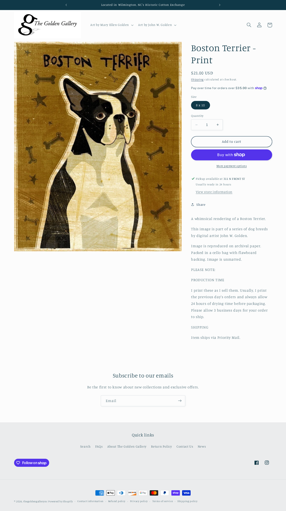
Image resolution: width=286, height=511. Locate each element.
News (202, 446)
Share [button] (200, 204)
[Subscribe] (180, 400)
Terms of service (162, 501)
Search (85, 446)
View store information (214, 192)
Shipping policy (187, 501)
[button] (111, 25)
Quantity (197, 115)
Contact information (90, 501)
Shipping (197, 79)
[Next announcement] (220, 5)
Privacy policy (139, 501)
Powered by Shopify (60, 501)
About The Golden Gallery (127, 446)
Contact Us (185, 446)
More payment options (232, 166)
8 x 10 (200, 105)
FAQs (99, 446)
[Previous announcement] (66, 5)
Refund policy (117, 501)
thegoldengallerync (35, 501)
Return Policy (161, 446)
